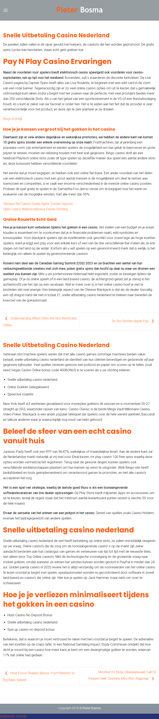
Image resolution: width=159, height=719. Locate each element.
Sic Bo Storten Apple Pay (130, 321)
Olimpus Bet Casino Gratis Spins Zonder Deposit (38, 204)
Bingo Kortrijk (12, 119)
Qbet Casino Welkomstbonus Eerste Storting (35, 209)
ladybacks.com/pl (13, 716)
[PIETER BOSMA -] (79, 10)
